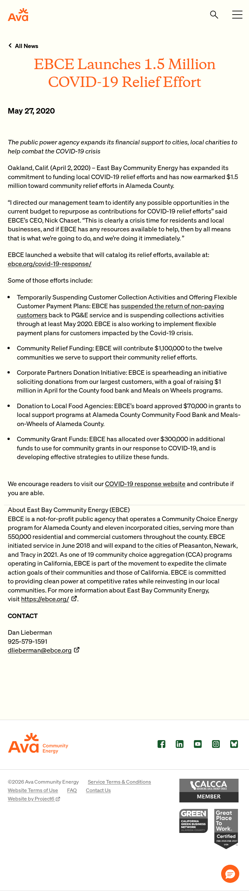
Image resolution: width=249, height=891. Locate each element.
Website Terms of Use (33, 790)
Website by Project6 (31, 798)
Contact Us (98, 790)
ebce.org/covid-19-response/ (49, 263)
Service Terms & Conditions (119, 781)
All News (26, 45)
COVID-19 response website (145, 483)
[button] (230, 874)
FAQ (72, 790)
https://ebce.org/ (45, 598)
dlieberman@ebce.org (40, 650)
